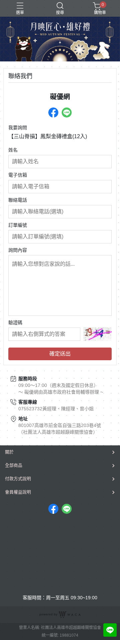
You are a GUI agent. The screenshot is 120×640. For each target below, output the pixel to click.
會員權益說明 (18, 491)
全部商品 (13, 465)
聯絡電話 (17, 200)
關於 (9, 451)
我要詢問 (17, 127)
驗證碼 (15, 322)
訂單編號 (17, 225)
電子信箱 (17, 175)
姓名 (13, 150)
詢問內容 (17, 250)
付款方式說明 (18, 478)
